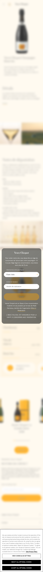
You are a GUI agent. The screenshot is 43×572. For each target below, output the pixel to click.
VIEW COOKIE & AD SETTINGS (21, 556)
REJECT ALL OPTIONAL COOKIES (21, 562)
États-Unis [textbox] (10, 275)
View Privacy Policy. (31, 552)
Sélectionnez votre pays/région (15, 270)
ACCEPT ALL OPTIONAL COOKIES (21, 568)
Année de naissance (12, 282)
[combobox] (21, 274)
